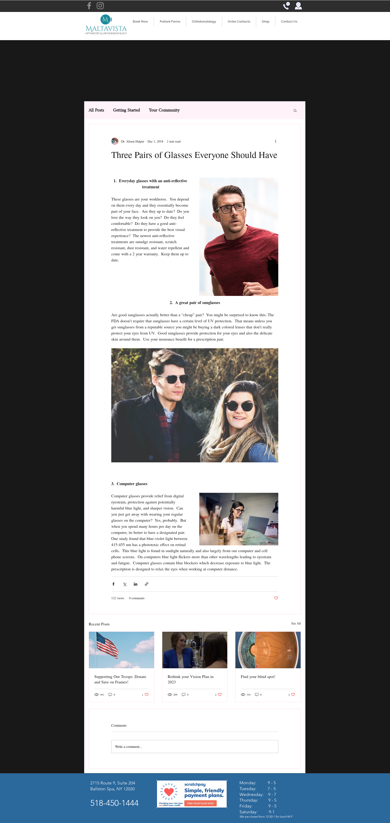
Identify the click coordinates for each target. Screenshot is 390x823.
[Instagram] (100, 5)
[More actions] (275, 141)
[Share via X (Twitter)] (124, 584)
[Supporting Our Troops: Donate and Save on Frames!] (121, 650)
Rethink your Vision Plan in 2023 (191, 679)
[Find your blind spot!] (268, 650)
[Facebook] (89, 5)
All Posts (96, 110)
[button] (170, 21)
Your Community (164, 110)
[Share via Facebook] (113, 584)
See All (296, 623)
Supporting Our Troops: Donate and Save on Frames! (120, 679)
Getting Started (126, 110)
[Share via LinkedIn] (135, 584)
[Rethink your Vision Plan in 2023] (195, 650)
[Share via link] (146, 584)
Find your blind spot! (258, 676)
